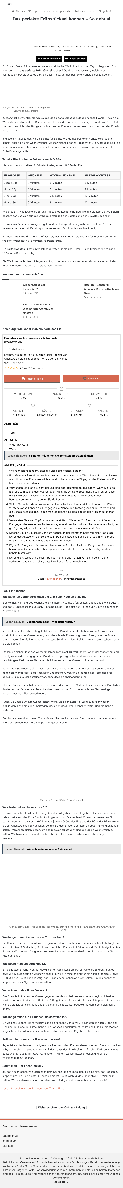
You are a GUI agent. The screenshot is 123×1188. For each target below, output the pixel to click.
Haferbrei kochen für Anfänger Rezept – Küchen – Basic (101, 289)
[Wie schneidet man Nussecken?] (11, 289)
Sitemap (7, 1145)
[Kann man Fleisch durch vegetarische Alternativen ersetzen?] (11, 308)
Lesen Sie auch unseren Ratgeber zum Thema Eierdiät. (35, 1088)
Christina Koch (40, 46)
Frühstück (47, 11)
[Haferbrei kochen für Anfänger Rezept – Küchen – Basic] (73, 289)
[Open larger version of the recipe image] (95, 352)
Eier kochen (54, 578)
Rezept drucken (77, 58)
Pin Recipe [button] (92, 378)
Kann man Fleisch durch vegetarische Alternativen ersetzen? (38, 308)
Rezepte (34, 11)
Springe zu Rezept (51, 58)
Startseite (21, 11)
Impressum (9, 1140)
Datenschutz (10, 1135)
